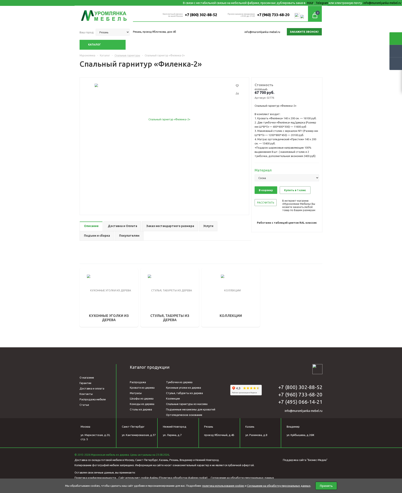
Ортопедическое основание (184, 414)
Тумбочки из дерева (179, 382)
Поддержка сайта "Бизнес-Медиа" (305, 459)
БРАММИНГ (215, 298)
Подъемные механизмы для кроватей (190, 409)
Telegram (309, 3)
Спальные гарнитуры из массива (186, 403)
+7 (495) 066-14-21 (300, 402)
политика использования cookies (223, 485)
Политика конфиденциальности (95, 477)
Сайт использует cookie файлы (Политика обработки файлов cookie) (163, 477)
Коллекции (173, 398)
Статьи (84, 404)
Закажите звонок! (304, 31)
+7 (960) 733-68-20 (273, 15)
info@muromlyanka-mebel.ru (369, 3)
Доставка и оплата (92, 388)
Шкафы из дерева (141, 398)
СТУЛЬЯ (152, 290)
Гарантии (85, 382)
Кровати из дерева (142, 387)
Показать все (217, 318)
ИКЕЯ (211, 286)
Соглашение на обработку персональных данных (242, 477)
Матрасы (136, 393)
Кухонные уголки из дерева (183, 387)
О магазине (87, 377)
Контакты (86, 393)
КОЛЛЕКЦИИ (219, 274)
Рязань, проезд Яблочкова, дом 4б (154, 31)
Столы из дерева (141, 409)
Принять (326, 486)
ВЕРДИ (212, 280)
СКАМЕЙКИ (154, 284)
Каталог (94, 44)
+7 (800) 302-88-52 (201, 15)
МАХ (297, 3)
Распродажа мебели (93, 399)
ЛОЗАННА (214, 304)
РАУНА (212, 292)
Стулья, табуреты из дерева (184, 393)
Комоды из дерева (142, 403)
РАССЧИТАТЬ (265, 202)
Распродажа (138, 382)
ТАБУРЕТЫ (154, 296)
